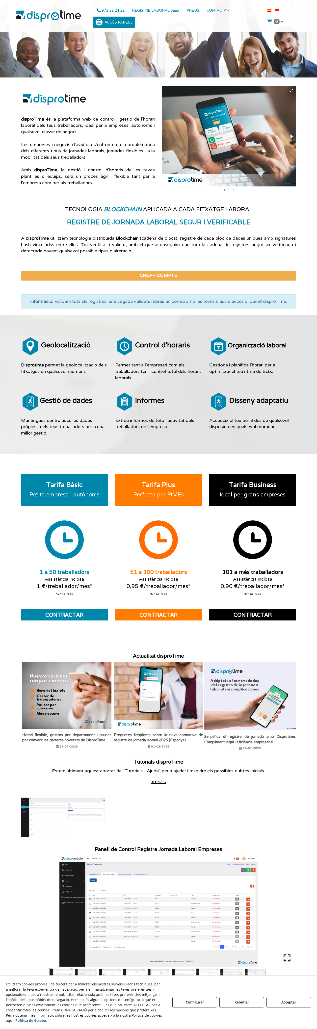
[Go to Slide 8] (231, 975)
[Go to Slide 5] (158, 975)
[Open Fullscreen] (287, 958)
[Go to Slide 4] (134, 975)
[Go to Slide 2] (86, 975)
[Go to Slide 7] (207, 975)
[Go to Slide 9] (255, 975)
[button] (49, 16)
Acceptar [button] (288, 1002)
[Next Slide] (285, 911)
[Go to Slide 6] (183, 975)
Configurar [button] (195, 1002)
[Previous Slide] (32, 911)
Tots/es (158, 782)
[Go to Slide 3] (110, 975)
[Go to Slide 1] (61, 974)
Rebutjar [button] (242, 1002)
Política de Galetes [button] (31, 1020)
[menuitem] (110, 10)
